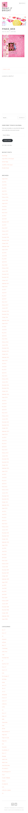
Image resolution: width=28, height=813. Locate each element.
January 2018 (5, 271)
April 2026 (4, 191)
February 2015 (5, 379)
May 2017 (4, 295)
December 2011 (5, 496)
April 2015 (4, 372)
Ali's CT (3, 630)
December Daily (5, 657)
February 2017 (5, 305)
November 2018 (5, 240)
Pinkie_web (6, 69)
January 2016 (5, 345)
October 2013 (5, 428)
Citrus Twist (4, 651)
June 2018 (4, 255)
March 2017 (4, 302)
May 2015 (4, 369)
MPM (3, 719)
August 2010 (5, 545)
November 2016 (5, 314)
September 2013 (5, 431)
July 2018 (4, 252)
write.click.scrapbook (6, 790)
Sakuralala (4, 747)
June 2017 (4, 292)
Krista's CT (4, 697)
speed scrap (4, 759)
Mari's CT (4, 713)
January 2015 (5, 382)
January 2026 (5, 200)
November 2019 (5, 221)
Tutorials (4, 780)
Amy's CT (4, 633)
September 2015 (5, 357)
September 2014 (5, 394)
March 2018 (4, 265)
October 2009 (5, 576)
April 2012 (4, 483)
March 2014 (4, 412)
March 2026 (4, 194)
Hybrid (3, 682)
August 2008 (5, 619)
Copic (3, 654)
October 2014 (5, 391)
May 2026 (4, 188)
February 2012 (5, 489)
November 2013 (5, 425)
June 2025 (4, 206)
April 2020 (4, 218)
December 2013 (5, 422)
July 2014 (4, 400)
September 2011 (5, 505)
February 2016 (5, 342)
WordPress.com (19, 810)
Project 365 (4, 734)
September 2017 (5, 283)
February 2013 (5, 452)
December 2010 (5, 532)
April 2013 (4, 446)
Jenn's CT (4, 685)
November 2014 (5, 388)
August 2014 (5, 397)
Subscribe (7, 140)
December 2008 (5, 606)
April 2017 (4, 298)
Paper (3, 725)
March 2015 (4, 375)
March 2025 (4, 212)
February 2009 (5, 600)
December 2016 (5, 311)
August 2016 (5, 323)
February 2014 (5, 416)
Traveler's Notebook (6, 777)
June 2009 (4, 588)
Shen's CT (4, 753)
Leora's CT (4, 700)
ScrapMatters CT (5, 750)
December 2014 (5, 385)
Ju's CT (3, 691)
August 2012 (5, 471)
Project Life (4, 740)
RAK (3, 744)
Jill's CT (3, 688)
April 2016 (4, 335)
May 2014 (4, 406)
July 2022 (4, 215)
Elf (2, 660)
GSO (3, 673)
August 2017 (5, 286)
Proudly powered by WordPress (14, 807)
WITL (3, 787)
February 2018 (5, 268)
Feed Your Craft (5, 663)
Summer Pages (5, 161)
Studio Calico (4, 762)
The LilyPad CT (5, 768)
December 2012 (5, 459)
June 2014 (4, 403)
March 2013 (4, 449)
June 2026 (4, 184)
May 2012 (4, 480)
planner (3, 728)
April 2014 (4, 409)
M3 (2, 710)
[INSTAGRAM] (12, 804)
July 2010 (4, 548)
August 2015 (5, 360)
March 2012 (4, 486)
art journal (4, 639)
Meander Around (5, 168)
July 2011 (4, 511)
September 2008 (5, 616)
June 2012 (4, 477)
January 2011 (5, 529)
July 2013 (4, 437)
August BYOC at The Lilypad (8, 158)
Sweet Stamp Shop (6, 765)
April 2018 (4, 261)
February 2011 (5, 526)
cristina (13, 31)
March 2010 (4, 560)
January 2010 (5, 566)
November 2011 (5, 499)
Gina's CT (4, 667)
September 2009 (5, 579)
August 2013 (5, 434)
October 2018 (5, 243)
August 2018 (5, 249)
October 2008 (5, 613)
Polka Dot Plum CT (6, 731)
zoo (2, 793)
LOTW (3, 707)
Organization (4, 722)
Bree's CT (4, 645)
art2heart (4, 642)
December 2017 (5, 274)
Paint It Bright (7, 9)
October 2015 (5, 354)
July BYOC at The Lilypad (7, 164)
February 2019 (5, 231)
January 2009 (5, 603)
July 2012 (4, 474)
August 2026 (5, 178)
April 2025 (4, 209)
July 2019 (4, 225)
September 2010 (5, 542)
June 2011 (4, 514)
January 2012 (5, 492)
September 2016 (5, 320)
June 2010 (4, 551)
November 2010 (5, 536)
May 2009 (4, 591)
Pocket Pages (4, 155)
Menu (23, 3)
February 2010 (5, 563)
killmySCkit (4, 694)
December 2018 (5, 237)
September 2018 (5, 246)
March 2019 (4, 228)
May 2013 (4, 443)
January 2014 (5, 419)
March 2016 (4, 338)
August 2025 (5, 203)
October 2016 (5, 317)
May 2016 (4, 332)
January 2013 (5, 455)
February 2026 (5, 197)
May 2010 (4, 554)
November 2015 (5, 351)
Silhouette (4, 756)
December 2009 (5, 569)
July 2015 (4, 363)
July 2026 (4, 181)
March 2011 (4, 523)
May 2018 (4, 258)
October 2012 (5, 465)
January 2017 (5, 308)
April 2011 (4, 520)
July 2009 (4, 585)
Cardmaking (4, 648)
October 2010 (5, 539)
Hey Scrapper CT (5, 676)
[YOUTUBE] (15, 804)
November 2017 (5, 277)
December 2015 (5, 348)
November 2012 (5, 462)
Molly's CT (4, 716)
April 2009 (4, 594)
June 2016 (4, 329)
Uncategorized (5, 784)
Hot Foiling (4, 679)
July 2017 (4, 289)
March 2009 (4, 597)
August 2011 (5, 508)
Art (2, 636)
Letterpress (4, 703)
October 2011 (5, 502)
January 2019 (5, 234)
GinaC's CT (4, 670)
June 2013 (4, 440)
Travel (3, 774)
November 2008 (5, 609)
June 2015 (4, 366)
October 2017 (5, 280)
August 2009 (5, 582)
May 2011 (4, 517)
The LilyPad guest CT (6, 771)
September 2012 (5, 468)
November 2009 (5, 573)
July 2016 (4, 326)
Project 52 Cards (5, 737)
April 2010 (4, 557)
